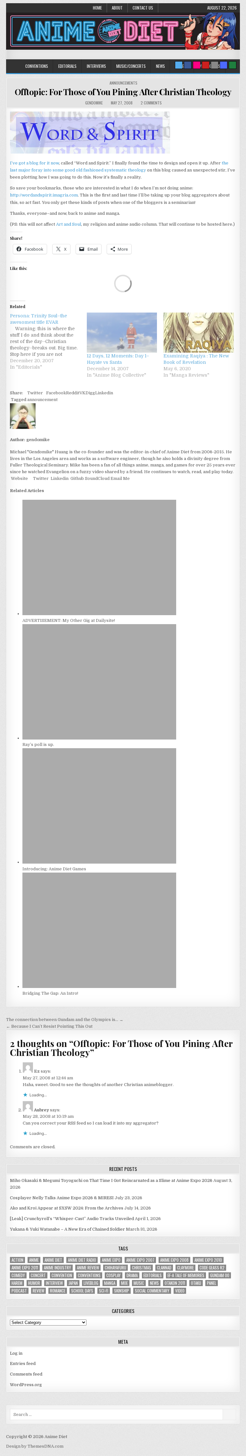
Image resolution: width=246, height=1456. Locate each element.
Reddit (72, 392)
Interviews (96, 66)
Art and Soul (68, 224)
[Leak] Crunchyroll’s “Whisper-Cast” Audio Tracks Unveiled (72, 1218)
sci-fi (103, 1291)
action (17, 1260)
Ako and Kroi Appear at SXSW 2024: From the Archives (66, 1208)
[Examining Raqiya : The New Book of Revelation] (198, 333)
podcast (19, 1291)
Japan (73, 1283)
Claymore (185, 1268)
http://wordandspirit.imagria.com (44, 195)
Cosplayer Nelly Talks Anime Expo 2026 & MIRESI (62, 1197)
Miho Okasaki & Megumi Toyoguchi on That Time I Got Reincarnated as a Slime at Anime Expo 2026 (111, 1180)
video (179, 1291)
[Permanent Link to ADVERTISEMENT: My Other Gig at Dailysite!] (99, 613)
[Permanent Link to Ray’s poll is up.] (99, 738)
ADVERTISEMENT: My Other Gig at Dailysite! (68, 620)
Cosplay (113, 1275)
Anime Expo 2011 (25, 1268)
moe (124, 1283)
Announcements (123, 83)
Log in (16, 1353)
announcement (42, 399)
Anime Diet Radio (82, 1260)
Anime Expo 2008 (174, 1260)
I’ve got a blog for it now (34, 163)
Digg (90, 392)
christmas (141, 1268)
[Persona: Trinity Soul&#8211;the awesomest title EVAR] (48, 341)
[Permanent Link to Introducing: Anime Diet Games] (99, 862)
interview (54, 1283)
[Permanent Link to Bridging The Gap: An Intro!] (99, 986)
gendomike (94, 102)
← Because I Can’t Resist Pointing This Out (49, 1026)
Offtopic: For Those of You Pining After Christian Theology (123, 91)
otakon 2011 (175, 1283)
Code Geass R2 (212, 1268)
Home (97, 7)
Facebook (56, 392)
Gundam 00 (219, 1275)
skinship (121, 1291)
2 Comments (151, 102)
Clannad (164, 1268)
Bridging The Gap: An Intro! (50, 993)
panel (211, 1283)
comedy (18, 1275)
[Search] (214, 65)
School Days (82, 1291)
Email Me (120, 478)
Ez (37, 1071)
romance (57, 1291)
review (38, 1291)
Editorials (67, 66)
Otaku (196, 1283)
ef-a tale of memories (186, 1275)
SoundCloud (97, 478)
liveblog (91, 1283)
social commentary (152, 1291)
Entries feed (23, 1363)
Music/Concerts (131, 66)
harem (17, 1283)
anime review (88, 1268)
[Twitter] (179, 65)
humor (34, 1283)
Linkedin (104, 392)
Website (19, 478)
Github (77, 478)
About (117, 7)
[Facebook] (188, 65)
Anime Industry (57, 1268)
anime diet (53, 1260)
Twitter (35, 392)
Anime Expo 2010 (208, 1260)
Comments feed (26, 1374)
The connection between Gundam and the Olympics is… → (64, 1019)
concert (38, 1275)
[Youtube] (205, 65)
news (154, 1283)
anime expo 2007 (140, 1260)
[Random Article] (223, 65)
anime (34, 1260)
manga (109, 1283)
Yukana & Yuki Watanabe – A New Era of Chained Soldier (67, 1229)
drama (132, 1275)
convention (62, 1275)
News (160, 66)
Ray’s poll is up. (38, 744)
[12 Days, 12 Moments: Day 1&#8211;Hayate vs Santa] (122, 333)
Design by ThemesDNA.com (34, 1446)
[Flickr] (197, 65)
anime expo (111, 1260)
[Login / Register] (232, 65)
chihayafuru (115, 1268)
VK (82, 392)
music (139, 1283)
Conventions (36, 66)
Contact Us (143, 7)
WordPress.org (26, 1384)
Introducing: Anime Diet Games (54, 868)
